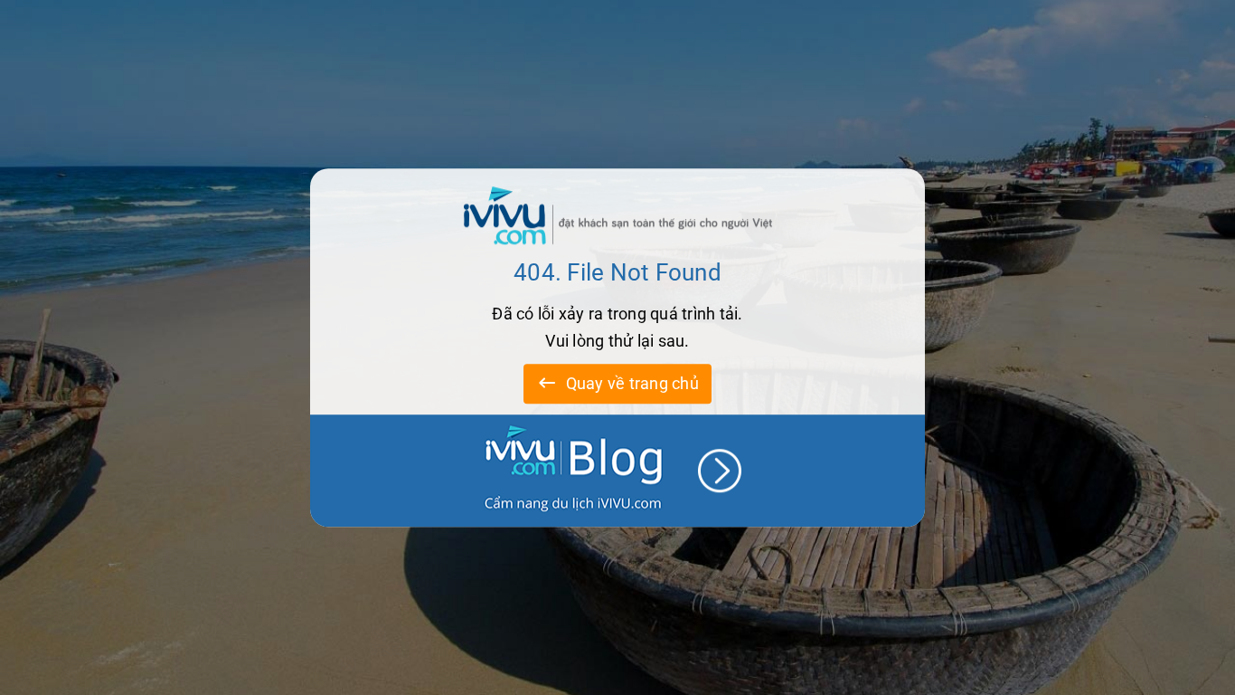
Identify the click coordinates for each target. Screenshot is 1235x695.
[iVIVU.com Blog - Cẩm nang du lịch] (617, 470)
